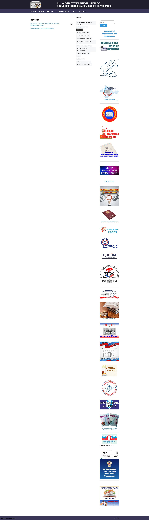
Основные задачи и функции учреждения (84, 23)
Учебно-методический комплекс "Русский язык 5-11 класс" (109, 429)
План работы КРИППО (83, 35)
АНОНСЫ (41, 11)
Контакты (82, 11)
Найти (103, 25)
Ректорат (80, 29)
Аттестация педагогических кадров (84, 42)
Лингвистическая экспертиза (109, 318)
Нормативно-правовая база (84, 38)
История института (82, 27)
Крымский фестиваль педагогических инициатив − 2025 (109, 100)
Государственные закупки (84, 61)
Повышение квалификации (84, 45)
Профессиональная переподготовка (82, 49)
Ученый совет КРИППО (83, 32)
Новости (33, 11)
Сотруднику (109, 181)
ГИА (79, 56)
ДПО (74, 11)
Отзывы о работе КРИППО (84, 64)
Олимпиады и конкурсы (83, 53)
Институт (49, 11)
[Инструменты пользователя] (71, 24)
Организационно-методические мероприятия (42, 28)
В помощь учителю (63, 11)
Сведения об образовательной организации (109, 33)
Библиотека (81, 59)
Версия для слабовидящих (7, 518)
